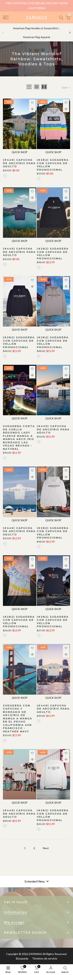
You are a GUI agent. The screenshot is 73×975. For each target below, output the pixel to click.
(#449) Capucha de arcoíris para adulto (19, 163)
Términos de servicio (44, 958)
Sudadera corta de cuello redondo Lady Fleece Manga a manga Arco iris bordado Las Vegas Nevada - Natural (19, 437)
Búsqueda (22, 958)
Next (46, 848)
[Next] (69, 33)
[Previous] (3, 33)
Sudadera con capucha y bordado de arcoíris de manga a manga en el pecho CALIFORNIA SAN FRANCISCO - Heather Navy (17, 718)
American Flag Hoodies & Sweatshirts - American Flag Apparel (36, 33)
